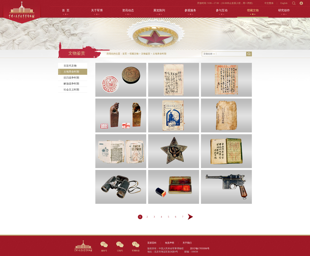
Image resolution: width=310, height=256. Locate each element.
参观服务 (190, 10)
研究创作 (284, 10)
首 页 (65, 10)
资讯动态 (128, 10)
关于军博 (97, 10)
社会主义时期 (71, 89)
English (283, 3)
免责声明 (169, 243)
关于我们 (187, 243)
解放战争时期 (71, 83)
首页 (124, 53)
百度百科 (151, 243)
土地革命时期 (159, 53)
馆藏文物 (253, 10)
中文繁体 (269, 3)
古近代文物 (70, 65)
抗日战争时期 (71, 77)
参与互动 (221, 10)
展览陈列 (159, 10)
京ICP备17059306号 (199, 248)
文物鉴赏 (145, 53)
